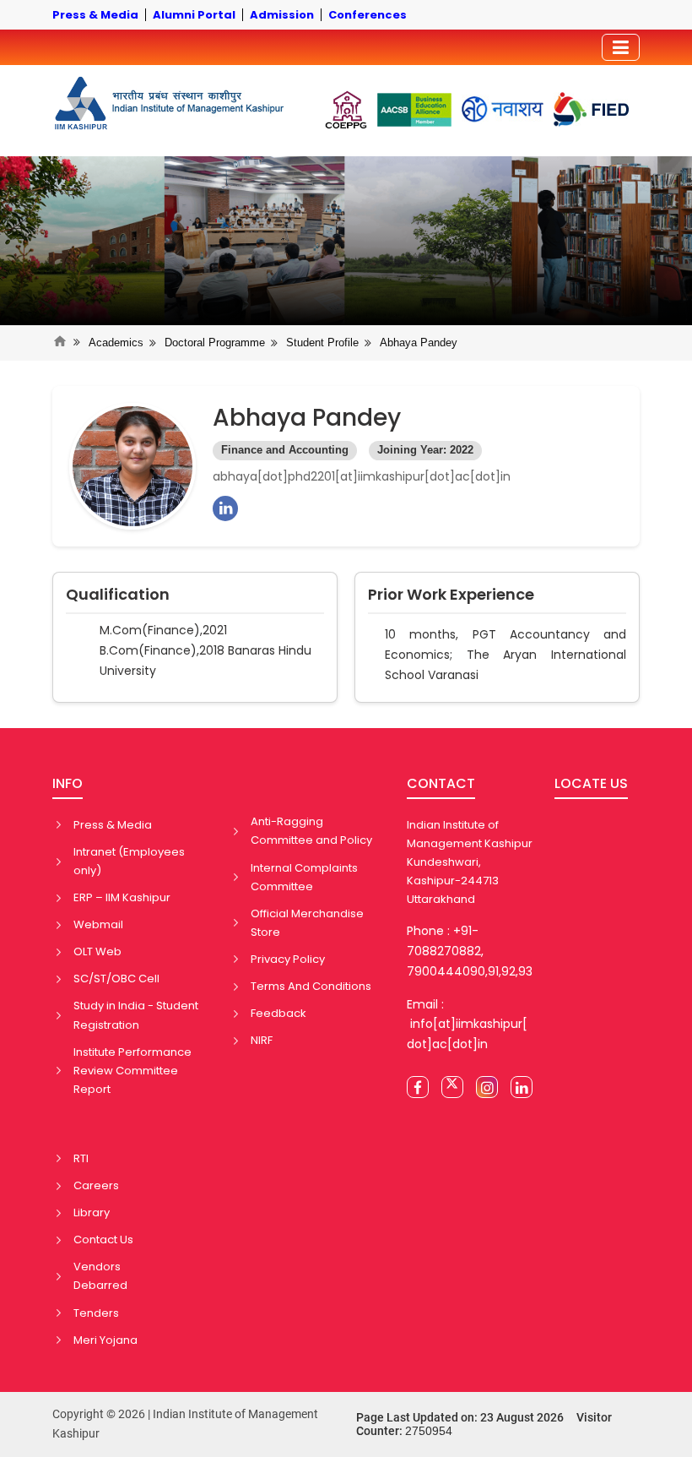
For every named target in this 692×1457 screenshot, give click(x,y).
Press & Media (112, 825)
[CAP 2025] (345, 110)
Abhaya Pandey (418, 342)
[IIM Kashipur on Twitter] (452, 1087)
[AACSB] (414, 110)
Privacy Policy (288, 959)
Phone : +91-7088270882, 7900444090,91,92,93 (470, 951)
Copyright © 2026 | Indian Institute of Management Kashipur (185, 1424)
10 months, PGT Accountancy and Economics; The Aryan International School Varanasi (505, 654)
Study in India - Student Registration (135, 1015)
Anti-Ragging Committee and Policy (311, 830)
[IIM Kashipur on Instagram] (487, 1087)
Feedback (278, 1013)
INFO (67, 783)
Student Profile (322, 342)
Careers (96, 1185)
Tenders (96, 1313)
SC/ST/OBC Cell (116, 978)
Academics (116, 342)
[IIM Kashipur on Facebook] (418, 1087)
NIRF (262, 1040)
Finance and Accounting (285, 450)
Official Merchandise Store (307, 922)
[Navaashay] (502, 109)
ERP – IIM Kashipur (121, 897)
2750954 (428, 1431)
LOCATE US (591, 783)
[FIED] (591, 109)
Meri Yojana (105, 1340)
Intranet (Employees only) (129, 861)
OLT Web (97, 951)
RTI (81, 1158)
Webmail (98, 924)
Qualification (118, 595)
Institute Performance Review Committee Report (132, 1070)
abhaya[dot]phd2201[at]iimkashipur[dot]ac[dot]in (362, 476)
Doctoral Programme (215, 342)
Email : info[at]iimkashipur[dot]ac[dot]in (467, 1024)
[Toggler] (621, 47)
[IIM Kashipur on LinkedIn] (522, 1087)
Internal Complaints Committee (304, 877)
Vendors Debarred (100, 1276)
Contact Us (103, 1239)
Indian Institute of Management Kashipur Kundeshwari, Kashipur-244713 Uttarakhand (470, 862)
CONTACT (441, 783)
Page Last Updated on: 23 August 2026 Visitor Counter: (484, 1424)
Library (91, 1212)
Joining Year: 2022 (425, 450)
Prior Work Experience (451, 595)
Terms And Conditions (311, 986)
